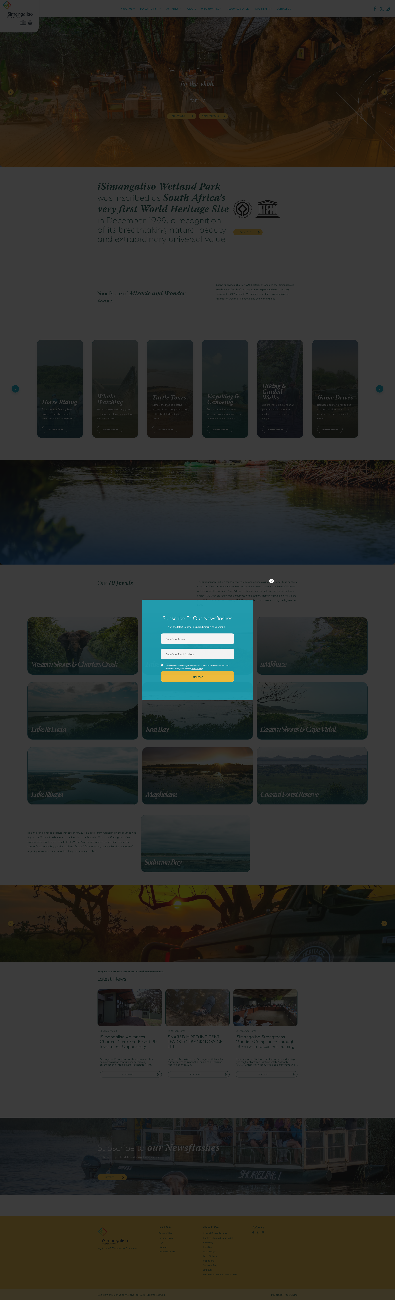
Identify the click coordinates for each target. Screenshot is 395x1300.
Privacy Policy (196, 668)
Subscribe (197, 676)
